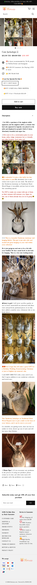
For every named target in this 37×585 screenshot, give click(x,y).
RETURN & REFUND (8, 547)
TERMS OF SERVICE (8, 544)
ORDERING (5, 530)
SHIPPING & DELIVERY (6, 523)
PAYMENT (5, 533)
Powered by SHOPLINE (24, 582)
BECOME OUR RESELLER (6, 537)
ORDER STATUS (7, 527)
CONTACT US (6, 541)
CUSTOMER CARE (8, 518)
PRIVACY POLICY (7, 550)
